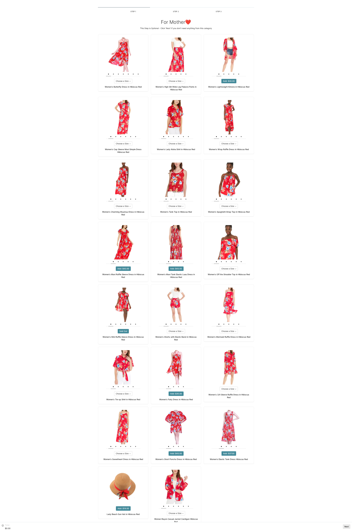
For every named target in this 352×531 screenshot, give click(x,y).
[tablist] (126, 74)
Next (346, 526)
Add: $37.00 (228, 453)
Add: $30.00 (229, 81)
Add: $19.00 (123, 508)
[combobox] (123, 81)
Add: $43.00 (123, 268)
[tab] (108, 74)
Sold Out (123, 331)
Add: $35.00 (176, 393)
